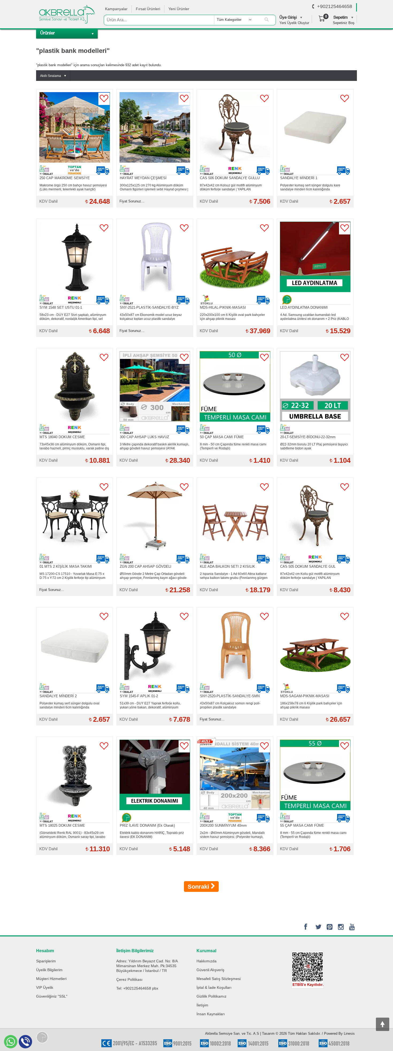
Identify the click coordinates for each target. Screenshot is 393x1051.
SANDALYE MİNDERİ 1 (298, 178)
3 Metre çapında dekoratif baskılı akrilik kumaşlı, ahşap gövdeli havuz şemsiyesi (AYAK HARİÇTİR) (154, 446)
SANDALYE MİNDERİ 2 (58, 696)
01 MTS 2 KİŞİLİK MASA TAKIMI (66, 566)
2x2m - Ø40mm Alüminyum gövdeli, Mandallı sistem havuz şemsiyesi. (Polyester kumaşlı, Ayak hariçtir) (232, 835)
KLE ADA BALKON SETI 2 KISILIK (227, 566)
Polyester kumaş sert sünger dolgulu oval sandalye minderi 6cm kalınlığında (69, 705)
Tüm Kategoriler (229, 20)
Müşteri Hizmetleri (51, 979)
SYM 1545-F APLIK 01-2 (139, 696)
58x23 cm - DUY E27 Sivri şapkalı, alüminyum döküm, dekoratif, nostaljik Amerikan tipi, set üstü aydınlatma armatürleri (73, 317)
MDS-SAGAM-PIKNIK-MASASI (304, 696)
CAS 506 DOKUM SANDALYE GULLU (230, 178)
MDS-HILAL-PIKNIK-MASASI (223, 307)
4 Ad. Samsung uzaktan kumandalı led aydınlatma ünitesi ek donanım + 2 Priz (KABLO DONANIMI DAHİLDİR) (314, 317)
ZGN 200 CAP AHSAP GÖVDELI (145, 566)
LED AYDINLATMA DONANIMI (304, 307)
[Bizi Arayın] (313, 6)
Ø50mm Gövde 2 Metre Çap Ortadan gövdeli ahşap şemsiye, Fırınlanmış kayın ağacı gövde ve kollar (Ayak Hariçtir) (153, 576)
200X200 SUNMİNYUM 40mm (223, 825)
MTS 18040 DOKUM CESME (62, 437)
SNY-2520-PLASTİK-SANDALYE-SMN (230, 696)
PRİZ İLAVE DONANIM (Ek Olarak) (147, 825)
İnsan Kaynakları (210, 1014)
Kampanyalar (116, 9)
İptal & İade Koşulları (214, 987)
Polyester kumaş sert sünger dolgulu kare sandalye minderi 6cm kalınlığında (310, 187)
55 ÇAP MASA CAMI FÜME (302, 825)
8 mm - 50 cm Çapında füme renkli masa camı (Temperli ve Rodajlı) (233, 446)
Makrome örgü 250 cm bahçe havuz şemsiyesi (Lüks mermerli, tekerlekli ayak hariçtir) (73, 187)
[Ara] (266, 20)
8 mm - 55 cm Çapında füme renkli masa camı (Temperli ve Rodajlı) (313, 835)
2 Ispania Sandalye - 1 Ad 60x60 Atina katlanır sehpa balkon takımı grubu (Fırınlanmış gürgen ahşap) (234, 576)
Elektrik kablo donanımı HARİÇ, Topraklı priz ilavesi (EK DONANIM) (152, 835)
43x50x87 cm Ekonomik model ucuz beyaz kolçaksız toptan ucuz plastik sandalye (151, 317)
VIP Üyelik (44, 987)
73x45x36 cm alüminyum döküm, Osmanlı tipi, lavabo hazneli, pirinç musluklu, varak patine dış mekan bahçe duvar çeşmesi (74, 446)
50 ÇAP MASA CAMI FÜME (222, 437)
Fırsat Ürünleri (148, 9)
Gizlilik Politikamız (211, 996)
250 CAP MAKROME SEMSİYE (65, 178)
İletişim (202, 1005)
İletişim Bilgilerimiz (135, 950)
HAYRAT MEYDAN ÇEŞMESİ (143, 178)
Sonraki (199, 886)
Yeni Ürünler (178, 9)
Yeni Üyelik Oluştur (294, 23)
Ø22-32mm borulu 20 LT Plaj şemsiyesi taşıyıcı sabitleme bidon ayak (314, 446)
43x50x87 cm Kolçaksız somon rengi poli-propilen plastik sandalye (230, 705)
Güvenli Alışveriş (210, 970)
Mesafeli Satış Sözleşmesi (218, 979)
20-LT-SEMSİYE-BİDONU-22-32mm (308, 437)
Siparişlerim (46, 961)
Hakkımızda (206, 961)
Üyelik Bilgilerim (49, 970)
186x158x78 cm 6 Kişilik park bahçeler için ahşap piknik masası (311, 705)
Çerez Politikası (129, 979)
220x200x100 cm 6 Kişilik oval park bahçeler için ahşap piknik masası (232, 317)
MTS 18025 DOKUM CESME (62, 825)
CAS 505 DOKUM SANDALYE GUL (308, 566)
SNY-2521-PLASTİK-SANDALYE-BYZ (149, 307)
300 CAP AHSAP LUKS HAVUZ (144, 437)
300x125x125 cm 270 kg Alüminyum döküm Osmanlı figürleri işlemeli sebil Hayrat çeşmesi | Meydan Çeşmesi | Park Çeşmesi (154, 187)
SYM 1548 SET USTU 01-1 (61, 307)
